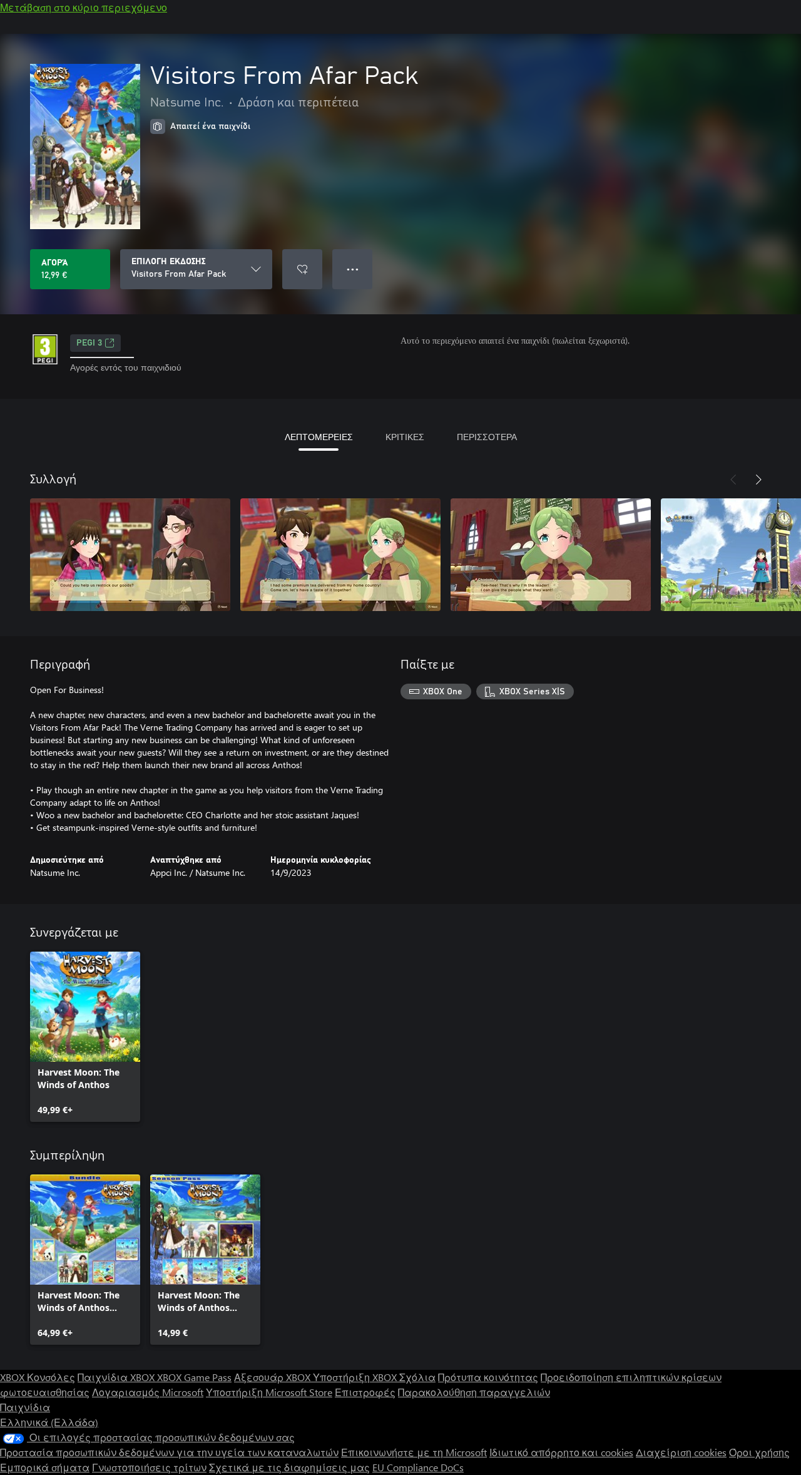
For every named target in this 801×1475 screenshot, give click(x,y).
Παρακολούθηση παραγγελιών (474, 1392)
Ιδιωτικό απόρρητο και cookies (561, 1452)
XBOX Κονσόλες (37, 1377)
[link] (85, 1037)
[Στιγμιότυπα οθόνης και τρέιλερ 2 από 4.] (340, 554)
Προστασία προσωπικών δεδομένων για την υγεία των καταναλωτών (169, 1452)
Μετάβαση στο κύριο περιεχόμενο (83, 7)
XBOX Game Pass (194, 1377)
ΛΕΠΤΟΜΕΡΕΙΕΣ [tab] (319, 437)
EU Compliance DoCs (418, 1467)
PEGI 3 (89, 343)
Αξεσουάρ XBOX (273, 1377)
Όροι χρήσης (759, 1452)
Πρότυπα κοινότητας (488, 1377)
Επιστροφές (365, 1392)
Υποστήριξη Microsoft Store (269, 1392)
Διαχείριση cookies (681, 1452)
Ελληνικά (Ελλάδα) (49, 1422)
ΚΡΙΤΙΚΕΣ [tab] (404, 437)
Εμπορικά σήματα (44, 1467)
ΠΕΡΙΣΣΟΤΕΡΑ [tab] (487, 437)
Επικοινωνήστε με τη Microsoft (414, 1452)
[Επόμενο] (758, 479)
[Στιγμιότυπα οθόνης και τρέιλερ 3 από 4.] (551, 554)
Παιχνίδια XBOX (117, 1377)
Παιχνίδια (25, 1407)
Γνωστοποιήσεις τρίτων (149, 1467)
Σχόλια (417, 1377)
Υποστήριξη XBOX (356, 1377)
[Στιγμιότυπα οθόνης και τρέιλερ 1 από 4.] (130, 554)
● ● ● (353, 268)
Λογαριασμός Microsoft (147, 1392)
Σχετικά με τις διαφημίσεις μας (289, 1467)
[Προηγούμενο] (733, 479)
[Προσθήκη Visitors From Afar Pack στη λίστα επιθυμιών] (302, 269)
